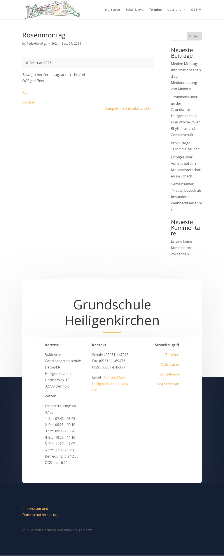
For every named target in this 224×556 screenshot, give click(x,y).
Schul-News (134, 10)
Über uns (174, 10)
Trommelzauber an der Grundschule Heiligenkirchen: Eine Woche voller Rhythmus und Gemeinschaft (185, 116)
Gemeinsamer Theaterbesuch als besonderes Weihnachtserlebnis (186, 197)
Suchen (194, 36)
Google (28, 102)
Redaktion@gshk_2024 (42, 43)
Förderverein (168, 384)
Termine (155, 10)
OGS (194, 10)
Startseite (112, 10)
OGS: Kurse (170, 364)
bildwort (70, 530)
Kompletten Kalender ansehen (129, 108)
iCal (25, 92)
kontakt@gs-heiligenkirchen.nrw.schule (111, 383)
